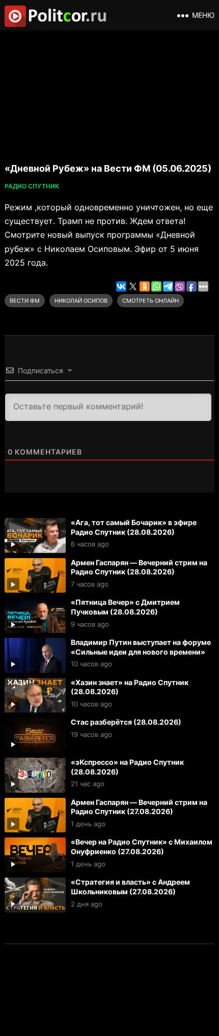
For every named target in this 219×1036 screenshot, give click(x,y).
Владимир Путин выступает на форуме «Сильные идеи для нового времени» (141, 647)
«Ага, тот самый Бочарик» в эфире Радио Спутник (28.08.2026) (134, 527)
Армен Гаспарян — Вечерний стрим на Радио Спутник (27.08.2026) (139, 807)
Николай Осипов (80, 300)
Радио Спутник (32, 186)
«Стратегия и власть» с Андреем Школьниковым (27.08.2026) (130, 887)
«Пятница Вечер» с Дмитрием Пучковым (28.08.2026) (125, 607)
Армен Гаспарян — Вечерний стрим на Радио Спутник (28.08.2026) (139, 567)
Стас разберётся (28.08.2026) (126, 722)
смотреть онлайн (150, 300)
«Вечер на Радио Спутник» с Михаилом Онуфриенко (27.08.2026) (141, 846)
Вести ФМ (25, 300)
